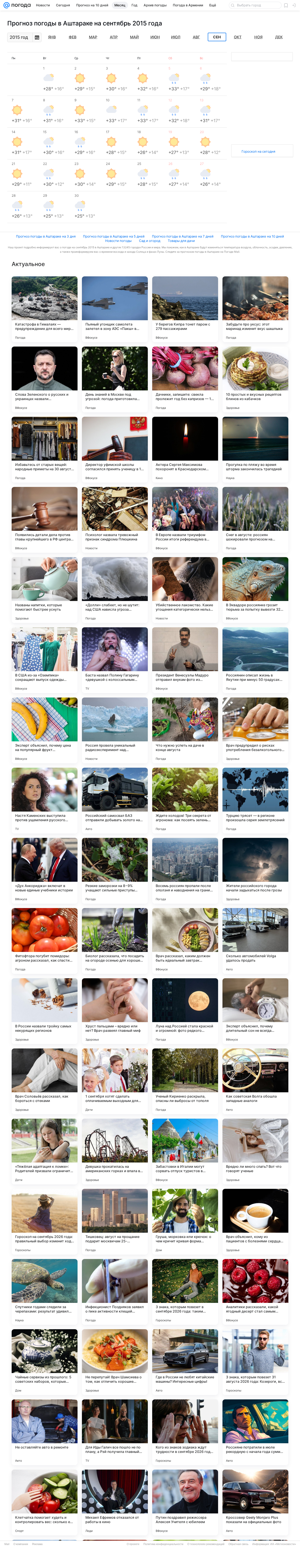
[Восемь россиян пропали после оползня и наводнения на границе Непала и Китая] (185, 871)
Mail (6, 1544)
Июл (175, 37)
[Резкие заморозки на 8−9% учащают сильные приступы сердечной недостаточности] (115, 871)
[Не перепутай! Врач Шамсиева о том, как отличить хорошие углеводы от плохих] (115, 1362)
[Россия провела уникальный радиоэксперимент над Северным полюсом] (115, 730)
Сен (217, 37)
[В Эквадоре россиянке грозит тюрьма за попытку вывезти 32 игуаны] (255, 590)
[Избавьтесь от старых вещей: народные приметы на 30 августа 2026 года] (45, 450)
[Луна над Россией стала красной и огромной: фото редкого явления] (185, 1011)
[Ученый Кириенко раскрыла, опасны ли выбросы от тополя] (185, 1081)
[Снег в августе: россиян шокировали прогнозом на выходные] (255, 520)
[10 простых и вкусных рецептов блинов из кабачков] (255, 379)
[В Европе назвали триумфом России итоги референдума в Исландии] (185, 520)
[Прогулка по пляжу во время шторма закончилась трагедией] (255, 450)
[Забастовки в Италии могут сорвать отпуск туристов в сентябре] (185, 1151)
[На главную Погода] (20, 5)
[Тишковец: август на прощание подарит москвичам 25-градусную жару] (115, 1222)
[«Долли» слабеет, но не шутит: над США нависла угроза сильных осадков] (115, 590)
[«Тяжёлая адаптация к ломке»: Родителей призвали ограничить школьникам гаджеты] (45, 1151)
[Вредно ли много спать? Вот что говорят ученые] (255, 1151)
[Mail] (7, 5)
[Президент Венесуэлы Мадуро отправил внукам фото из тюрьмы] (185, 660)
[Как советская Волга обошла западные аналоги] (255, 1081)
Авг (196, 37)
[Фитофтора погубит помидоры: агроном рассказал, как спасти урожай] (45, 941)
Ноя (258, 37)
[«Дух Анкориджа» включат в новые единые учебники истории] (45, 871)
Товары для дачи (181, 241)
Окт (238, 37)
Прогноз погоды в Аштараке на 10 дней (252, 236)
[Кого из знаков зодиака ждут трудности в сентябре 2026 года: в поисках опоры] (185, 1432)
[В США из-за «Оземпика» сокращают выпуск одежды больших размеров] (45, 660)
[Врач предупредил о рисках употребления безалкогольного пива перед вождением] (255, 730)
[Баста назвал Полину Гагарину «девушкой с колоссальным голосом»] (115, 660)
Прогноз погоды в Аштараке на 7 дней (182, 236)
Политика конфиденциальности (163, 1544)
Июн (155, 37)
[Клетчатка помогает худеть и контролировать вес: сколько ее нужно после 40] (45, 1502)
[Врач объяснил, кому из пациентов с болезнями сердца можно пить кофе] (255, 1222)
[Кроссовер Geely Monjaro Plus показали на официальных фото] (255, 1502)
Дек (279, 37)
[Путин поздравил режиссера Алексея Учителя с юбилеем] (185, 1502)
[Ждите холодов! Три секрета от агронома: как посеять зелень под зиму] (185, 800)
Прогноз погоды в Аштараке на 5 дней (114, 236)
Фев (72, 37)
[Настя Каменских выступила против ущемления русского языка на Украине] (45, 800)
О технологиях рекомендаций (205, 1544)
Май (134, 37)
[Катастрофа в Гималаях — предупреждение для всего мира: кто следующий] (45, 309)
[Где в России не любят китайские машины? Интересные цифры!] (185, 1362)
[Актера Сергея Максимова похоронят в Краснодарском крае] (185, 450)
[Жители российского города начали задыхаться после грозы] (255, 871)
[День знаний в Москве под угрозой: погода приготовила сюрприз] (115, 379)
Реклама (37, 1544)
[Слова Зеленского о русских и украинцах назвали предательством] (45, 379)
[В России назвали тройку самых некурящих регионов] (45, 1011)
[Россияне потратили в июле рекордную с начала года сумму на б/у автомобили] (255, 1432)
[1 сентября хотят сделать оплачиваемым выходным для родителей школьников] (115, 1081)
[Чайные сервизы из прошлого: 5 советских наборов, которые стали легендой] (45, 1362)
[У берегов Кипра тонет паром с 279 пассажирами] (185, 309)
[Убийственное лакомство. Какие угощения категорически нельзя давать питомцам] (185, 590)
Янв (52, 37)
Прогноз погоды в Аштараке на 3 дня (46, 236)
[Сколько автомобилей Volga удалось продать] (255, 941)
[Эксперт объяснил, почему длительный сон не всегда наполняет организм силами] (255, 1011)
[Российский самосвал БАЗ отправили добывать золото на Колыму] (115, 800)
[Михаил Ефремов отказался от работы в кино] (115, 1502)
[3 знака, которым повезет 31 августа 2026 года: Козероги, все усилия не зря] (255, 1362)
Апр (114, 37)
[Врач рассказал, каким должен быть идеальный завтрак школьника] (185, 941)
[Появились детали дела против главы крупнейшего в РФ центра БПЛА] (45, 520)
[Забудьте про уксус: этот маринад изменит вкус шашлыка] (255, 309)
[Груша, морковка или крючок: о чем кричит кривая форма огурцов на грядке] (185, 1222)
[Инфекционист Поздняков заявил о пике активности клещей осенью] (115, 1292)
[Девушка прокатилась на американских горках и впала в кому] (115, 1151)
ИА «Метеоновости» (283, 1544)
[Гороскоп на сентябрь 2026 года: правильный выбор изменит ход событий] (45, 1222)
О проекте (133, 1544)
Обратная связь (238, 1544)
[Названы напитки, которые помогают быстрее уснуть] (45, 590)
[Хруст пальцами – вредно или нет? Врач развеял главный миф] (115, 1011)
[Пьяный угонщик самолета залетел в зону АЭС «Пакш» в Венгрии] (115, 309)
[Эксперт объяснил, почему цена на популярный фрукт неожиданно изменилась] (45, 730)
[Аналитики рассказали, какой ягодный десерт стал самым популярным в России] (255, 1292)
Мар (93, 37)
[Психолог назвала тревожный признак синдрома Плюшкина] (115, 520)
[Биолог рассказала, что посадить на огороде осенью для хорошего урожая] (115, 941)
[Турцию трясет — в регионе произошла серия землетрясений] (255, 800)
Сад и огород (149, 241)
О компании (20, 1544)
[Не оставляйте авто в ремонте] (45, 1432)
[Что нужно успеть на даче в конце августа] (185, 730)
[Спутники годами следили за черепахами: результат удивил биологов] (45, 1292)
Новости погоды (118, 241)
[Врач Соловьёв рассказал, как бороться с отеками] (45, 1081)
